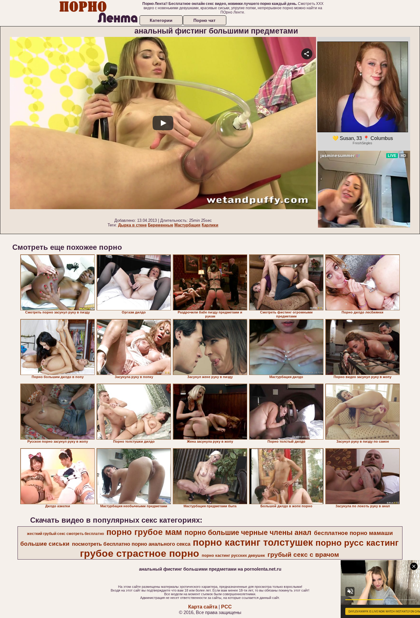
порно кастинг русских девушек (233, 555)
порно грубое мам (144, 532)
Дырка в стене (132, 225)
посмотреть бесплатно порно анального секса (131, 544)
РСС (226, 606)
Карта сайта (202, 606)
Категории (161, 20)
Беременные (160, 225)
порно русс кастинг (357, 543)
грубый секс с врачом (303, 554)
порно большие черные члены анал (247, 532)
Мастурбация (187, 225)
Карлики (210, 225)
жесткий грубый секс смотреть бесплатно (65, 534)
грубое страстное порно (139, 553)
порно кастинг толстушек (253, 542)
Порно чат (204, 20)
